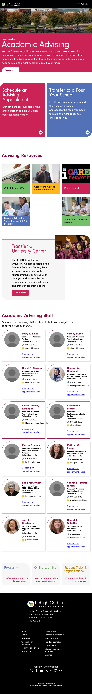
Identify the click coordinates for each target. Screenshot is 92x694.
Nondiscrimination (53, 642)
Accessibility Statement (27, 643)
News (23, 631)
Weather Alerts (51, 631)
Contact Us (26, 651)
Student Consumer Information (53, 650)
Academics (13, 39)
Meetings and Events (30, 648)
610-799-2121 (35, 620)
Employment (50, 645)
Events (24, 634)
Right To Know (51, 638)
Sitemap (48, 655)
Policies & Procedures (55, 634)
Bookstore (26, 638)
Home (4, 39)
